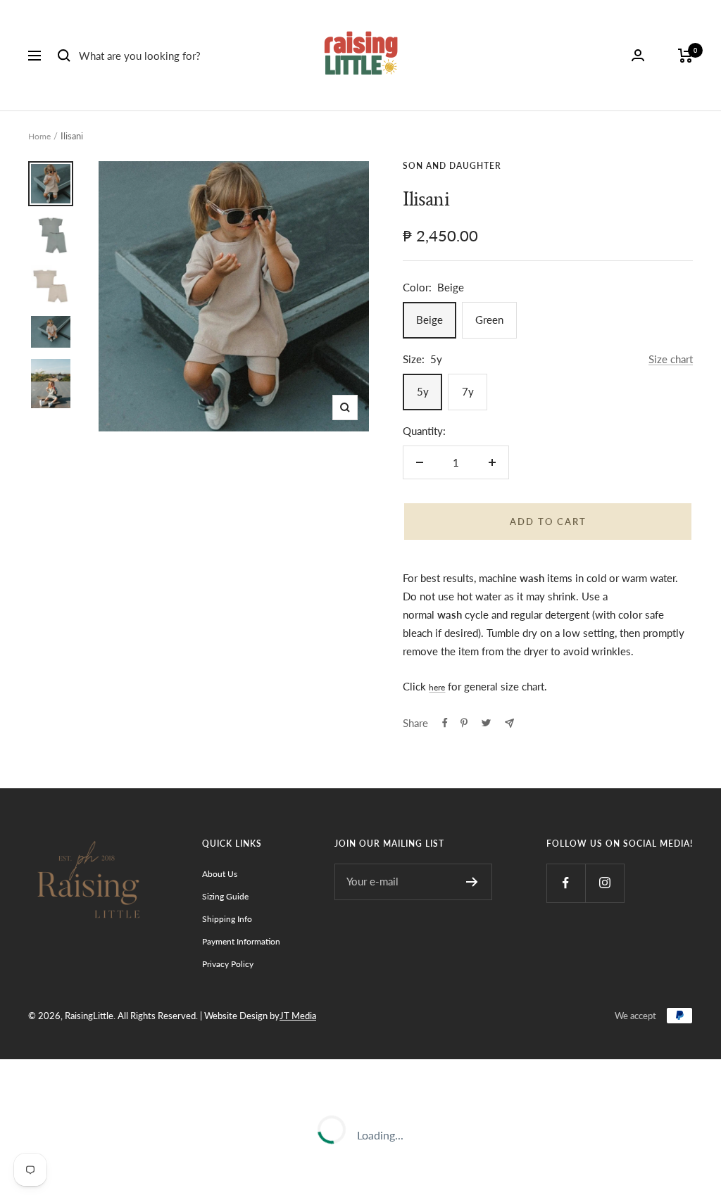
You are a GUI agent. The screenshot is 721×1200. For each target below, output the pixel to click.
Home (39, 136)
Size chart (670, 359)
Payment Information (241, 941)
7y (468, 391)
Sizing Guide (225, 896)
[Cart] (685, 56)
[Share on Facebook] (445, 723)
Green (489, 319)
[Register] (472, 882)
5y (423, 391)
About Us (219, 874)
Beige (429, 319)
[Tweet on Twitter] (486, 723)
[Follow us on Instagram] (604, 883)
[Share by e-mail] (509, 723)
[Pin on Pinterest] (464, 723)
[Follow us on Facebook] (565, 883)
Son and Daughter (452, 165)
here (437, 687)
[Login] (638, 55)
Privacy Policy (227, 964)
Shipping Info (227, 919)
